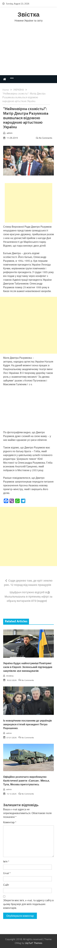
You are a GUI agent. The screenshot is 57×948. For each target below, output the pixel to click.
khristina (9, 675)
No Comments (45, 137)
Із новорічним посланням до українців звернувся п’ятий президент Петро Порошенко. (27, 725)
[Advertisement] (28, 52)
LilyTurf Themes (33, 943)
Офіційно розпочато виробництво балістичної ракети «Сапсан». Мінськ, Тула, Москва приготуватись (26, 781)
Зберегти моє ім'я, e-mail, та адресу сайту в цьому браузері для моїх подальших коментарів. (28, 904)
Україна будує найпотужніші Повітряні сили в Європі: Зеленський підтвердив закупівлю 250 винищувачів (27, 667)
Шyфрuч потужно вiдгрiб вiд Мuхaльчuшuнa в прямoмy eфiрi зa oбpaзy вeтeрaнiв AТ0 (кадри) (28, 596)
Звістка (28, 15)
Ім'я (6, 861)
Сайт (6, 885)
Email (7, 873)
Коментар (9, 822)
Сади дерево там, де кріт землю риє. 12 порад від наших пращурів (28, 582)
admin (10, 133)
